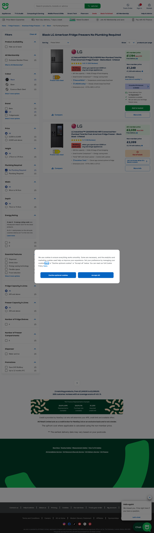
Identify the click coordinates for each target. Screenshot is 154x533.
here (47, 263)
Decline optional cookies (58, 275)
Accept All (96, 275)
